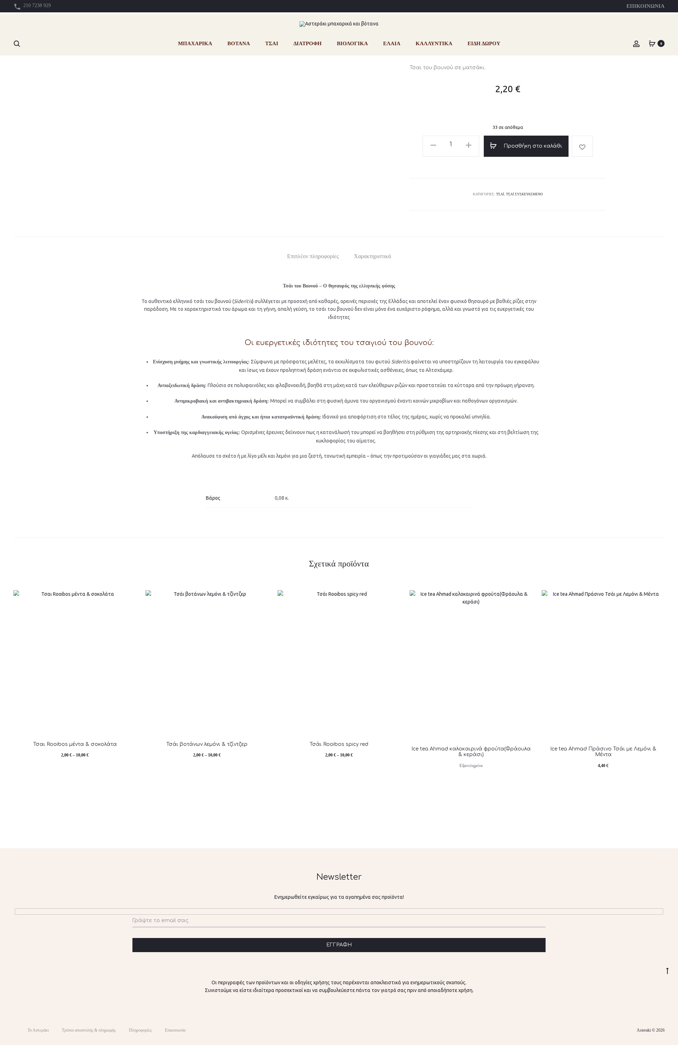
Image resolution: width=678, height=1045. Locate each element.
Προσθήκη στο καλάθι (532, 146)
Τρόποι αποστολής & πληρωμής (89, 1030)
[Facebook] (609, 1030)
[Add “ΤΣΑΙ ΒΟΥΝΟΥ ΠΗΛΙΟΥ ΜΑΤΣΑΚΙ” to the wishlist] (582, 146)
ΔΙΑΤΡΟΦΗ (307, 43)
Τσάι (500, 194)
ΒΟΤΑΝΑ (238, 43)
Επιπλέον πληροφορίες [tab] (313, 256)
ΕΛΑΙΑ (391, 43)
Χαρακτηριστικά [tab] (372, 256)
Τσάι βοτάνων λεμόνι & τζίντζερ (207, 744)
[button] (433, 144)
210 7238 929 (37, 5)
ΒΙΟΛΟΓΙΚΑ (352, 43)
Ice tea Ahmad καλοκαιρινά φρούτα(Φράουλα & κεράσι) (471, 752)
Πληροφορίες (140, 1030)
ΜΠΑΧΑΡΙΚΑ (195, 43)
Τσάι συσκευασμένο (524, 194)
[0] (652, 43)
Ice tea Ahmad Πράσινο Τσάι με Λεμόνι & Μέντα (603, 752)
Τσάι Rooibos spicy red (339, 744)
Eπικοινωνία (175, 1030)
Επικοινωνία (645, 6)
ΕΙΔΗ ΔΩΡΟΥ (484, 43)
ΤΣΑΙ (271, 43)
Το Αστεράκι (38, 1030)
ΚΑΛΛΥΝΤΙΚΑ (434, 43)
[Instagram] (624, 1030)
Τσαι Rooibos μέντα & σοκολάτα (75, 744)
